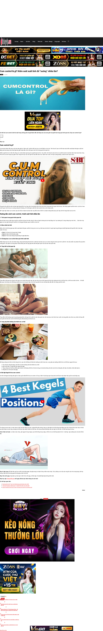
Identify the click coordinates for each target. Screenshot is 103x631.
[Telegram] (49, 493)
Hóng (5, 68)
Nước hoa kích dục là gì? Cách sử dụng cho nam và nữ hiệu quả (17, 487)
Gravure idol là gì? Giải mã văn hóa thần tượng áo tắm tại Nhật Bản (10, 615)
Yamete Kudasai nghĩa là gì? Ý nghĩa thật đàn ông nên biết (15, 485)
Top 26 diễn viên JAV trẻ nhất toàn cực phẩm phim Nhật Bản (9, 604)
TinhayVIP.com (10, 478)
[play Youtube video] (42, 180)
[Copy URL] (53, 493)
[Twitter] (41, 493)
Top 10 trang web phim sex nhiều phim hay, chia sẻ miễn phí (9, 625)
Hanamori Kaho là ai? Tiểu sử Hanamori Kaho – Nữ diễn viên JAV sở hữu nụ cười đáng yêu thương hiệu (9, 610)
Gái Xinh (3, 607)
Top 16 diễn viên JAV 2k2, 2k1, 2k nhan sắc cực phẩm (8, 599)
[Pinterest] (45, 493)
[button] (68, 41)
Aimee (83, 490)
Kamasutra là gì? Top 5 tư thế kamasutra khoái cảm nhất (15, 484)
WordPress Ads (3, 630)
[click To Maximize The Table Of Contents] (1, 136)
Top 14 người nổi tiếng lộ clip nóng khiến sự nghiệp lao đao (10, 620)
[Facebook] (36, 493)
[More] (58, 493)
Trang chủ (1, 68)
